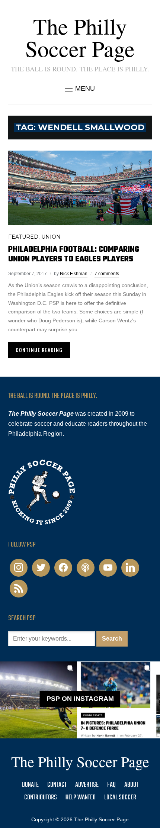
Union (51, 236)
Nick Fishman (73, 273)
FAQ (111, 785)
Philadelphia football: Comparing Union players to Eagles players (73, 254)
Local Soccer (120, 797)
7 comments (107, 273)
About (131, 785)
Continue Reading (39, 350)
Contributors (40, 797)
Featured (23, 236)
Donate (30, 785)
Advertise (87, 785)
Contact (57, 785)
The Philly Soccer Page (80, 37)
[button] (80, 88)
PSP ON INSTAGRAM (80, 698)
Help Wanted (80, 797)
